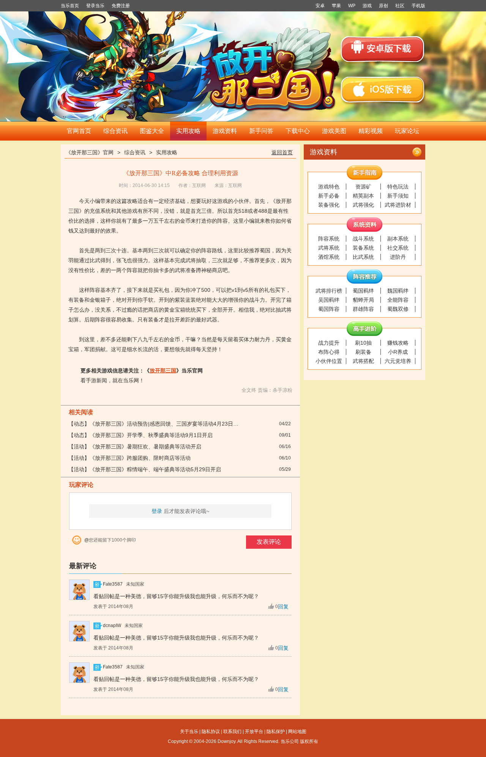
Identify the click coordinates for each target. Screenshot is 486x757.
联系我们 (232, 731)
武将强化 (363, 205)
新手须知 (398, 196)
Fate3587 (113, 584)
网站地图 (297, 731)
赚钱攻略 (398, 343)
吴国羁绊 (328, 300)
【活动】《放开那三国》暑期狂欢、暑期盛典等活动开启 (134, 446)
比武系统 (363, 257)
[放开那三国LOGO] (270, 68)
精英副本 (363, 196)
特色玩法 (398, 187)
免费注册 (121, 5)
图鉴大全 (152, 131)
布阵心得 (328, 352)
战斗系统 (363, 239)
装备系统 (363, 248)
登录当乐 (95, 5)
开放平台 (254, 731)
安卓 (320, 5)
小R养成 (398, 352)
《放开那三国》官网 (90, 152)
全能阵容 (398, 300)
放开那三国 (163, 370)
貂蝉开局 (363, 300)
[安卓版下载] (382, 49)
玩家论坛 (407, 131)
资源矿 (363, 187)
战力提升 (328, 343)
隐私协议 (211, 731)
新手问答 (261, 131)
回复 (283, 606)
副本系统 (398, 239)
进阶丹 (398, 257)
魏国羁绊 (398, 291)
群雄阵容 (363, 309)
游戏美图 (334, 131)
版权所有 (309, 741)
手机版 (418, 5)
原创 (383, 5)
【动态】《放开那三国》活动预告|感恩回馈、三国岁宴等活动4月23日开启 (156, 424)
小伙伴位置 (329, 361)
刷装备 (363, 352)
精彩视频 (370, 131)
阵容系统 (328, 239)
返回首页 (282, 152)
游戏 (367, 5)
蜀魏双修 (398, 309)
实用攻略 (188, 131)
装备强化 (328, 205)
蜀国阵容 (328, 309)
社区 (399, 5)
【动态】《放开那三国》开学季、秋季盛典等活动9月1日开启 (140, 435)
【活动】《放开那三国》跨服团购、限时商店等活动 (129, 458)
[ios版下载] (382, 89)
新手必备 (328, 196)
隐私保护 (276, 731)
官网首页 (79, 131)
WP (351, 5)
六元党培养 (398, 361)
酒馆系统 (328, 257)
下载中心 (298, 131)
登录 (156, 511)
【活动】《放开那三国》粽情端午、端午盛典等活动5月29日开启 (144, 469)
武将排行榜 (329, 291)
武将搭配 (363, 361)
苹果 (336, 5)
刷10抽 (363, 343)
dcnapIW (112, 625)
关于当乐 (189, 731)
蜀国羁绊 (363, 291)
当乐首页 (70, 5)
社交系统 (398, 248)
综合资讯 (115, 131)
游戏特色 (328, 187)
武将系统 (328, 248)
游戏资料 (225, 131)
